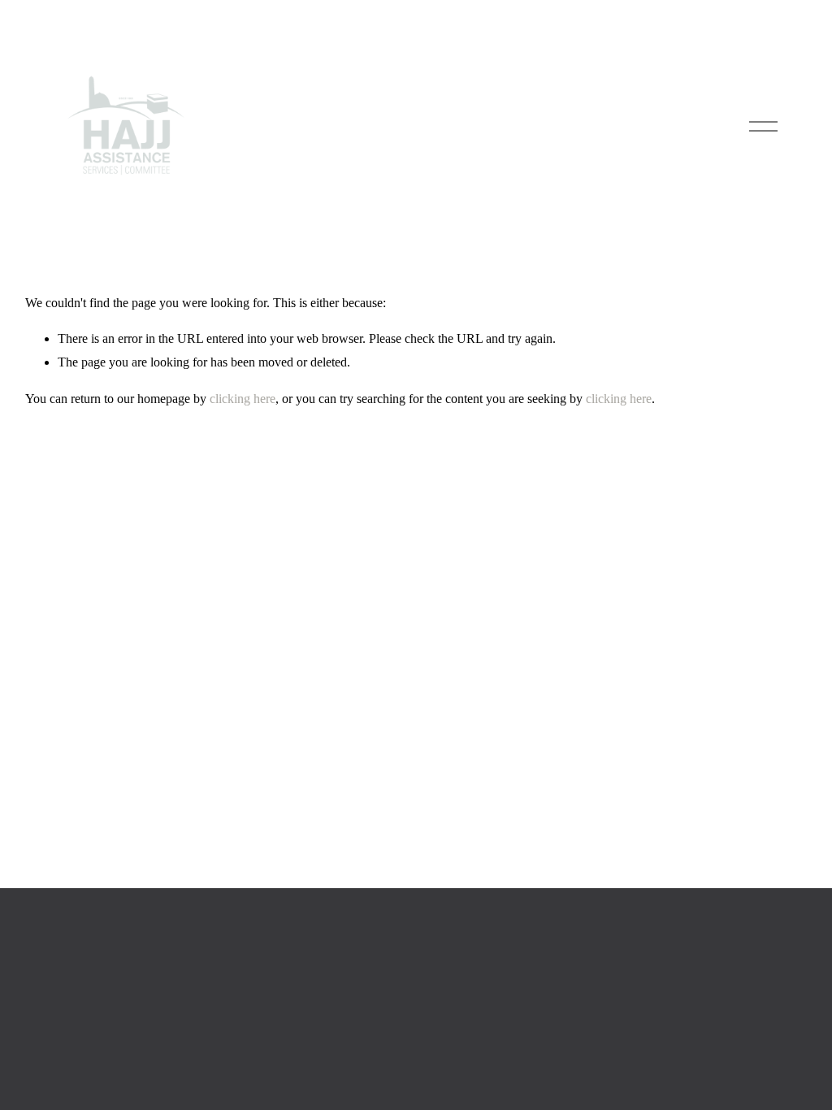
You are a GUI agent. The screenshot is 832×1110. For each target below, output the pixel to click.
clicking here (242, 398)
